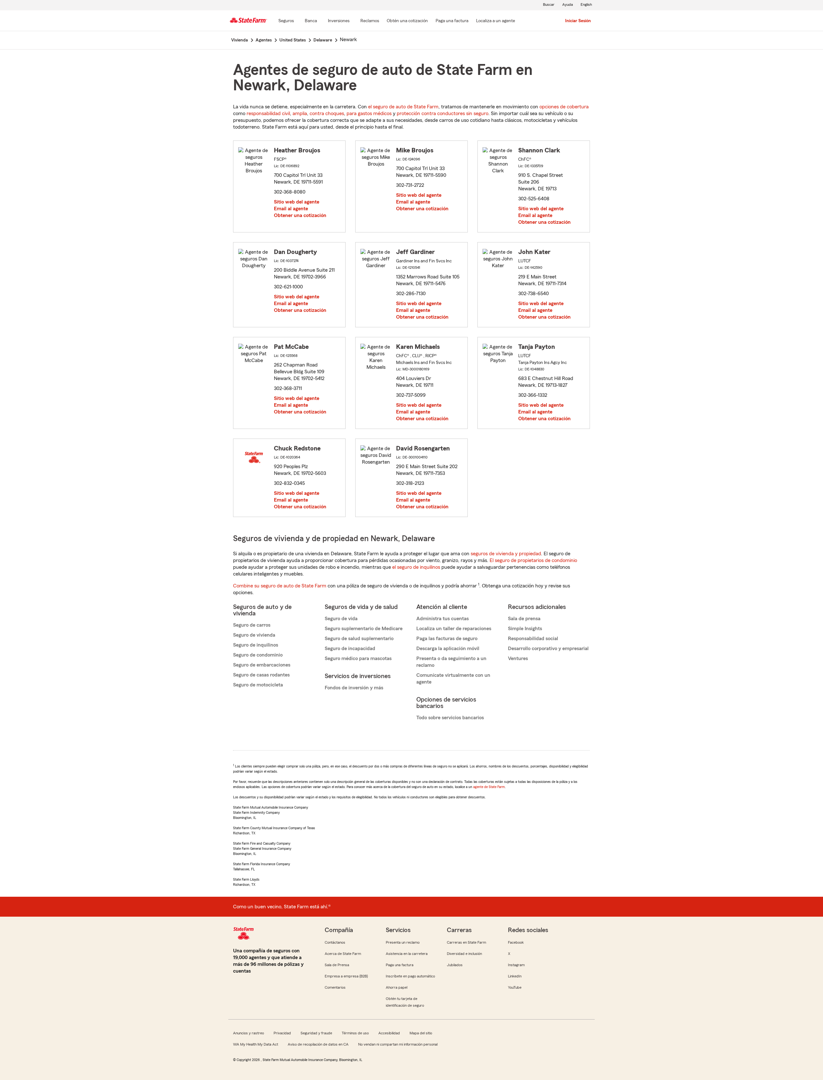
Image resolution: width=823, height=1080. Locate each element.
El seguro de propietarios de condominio (533, 560)
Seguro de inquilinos (255, 645)
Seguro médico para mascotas (358, 658)
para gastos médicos (369, 113)
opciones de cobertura (564, 106)
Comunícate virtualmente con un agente (453, 679)
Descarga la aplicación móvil (447, 648)
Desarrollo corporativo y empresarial (548, 648)
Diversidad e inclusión (464, 954)
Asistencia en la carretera (407, 954)
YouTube (514, 987)
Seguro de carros (251, 625)
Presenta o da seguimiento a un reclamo (451, 662)
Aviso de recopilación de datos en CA (318, 1044)
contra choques (327, 113)
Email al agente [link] (291, 208)
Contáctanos (335, 942)
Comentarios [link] (335, 987)
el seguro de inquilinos (416, 567)
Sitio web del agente (296, 201)
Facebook (516, 942)
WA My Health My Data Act (255, 1044)
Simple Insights (525, 628)
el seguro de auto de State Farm (403, 106)
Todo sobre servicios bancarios (450, 717)
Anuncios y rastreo (248, 1033)
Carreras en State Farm (466, 942)
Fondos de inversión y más (354, 687)
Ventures (518, 658)
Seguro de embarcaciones (261, 664)
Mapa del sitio (421, 1033)
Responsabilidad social (533, 638)
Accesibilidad (389, 1033)
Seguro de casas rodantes (261, 674)
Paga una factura (399, 965)
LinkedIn (514, 976)
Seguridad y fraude (316, 1033)
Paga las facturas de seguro (446, 638)
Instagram (516, 965)
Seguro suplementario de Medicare (363, 628)
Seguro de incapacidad (350, 648)
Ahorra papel (396, 987)
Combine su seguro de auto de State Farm (279, 585)
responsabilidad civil (268, 113)
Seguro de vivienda (254, 635)
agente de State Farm (489, 787)
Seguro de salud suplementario (359, 638)
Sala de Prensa (337, 965)
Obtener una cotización (300, 215)
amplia (300, 113)
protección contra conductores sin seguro (442, 113)
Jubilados (455, 965)
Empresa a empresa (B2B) (346, 976)
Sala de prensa (524, 618)
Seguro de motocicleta (258, 684)
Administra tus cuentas (442, 618)
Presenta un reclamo (403, 942)
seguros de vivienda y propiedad (506, 553)
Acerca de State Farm (343, 954)
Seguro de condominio (258, 655)
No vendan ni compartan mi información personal (398, 1044)
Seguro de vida (341, 618)
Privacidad (282, 1033)
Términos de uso (355, 1033)
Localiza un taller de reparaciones (453, 628)
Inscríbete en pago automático (410, 976)
